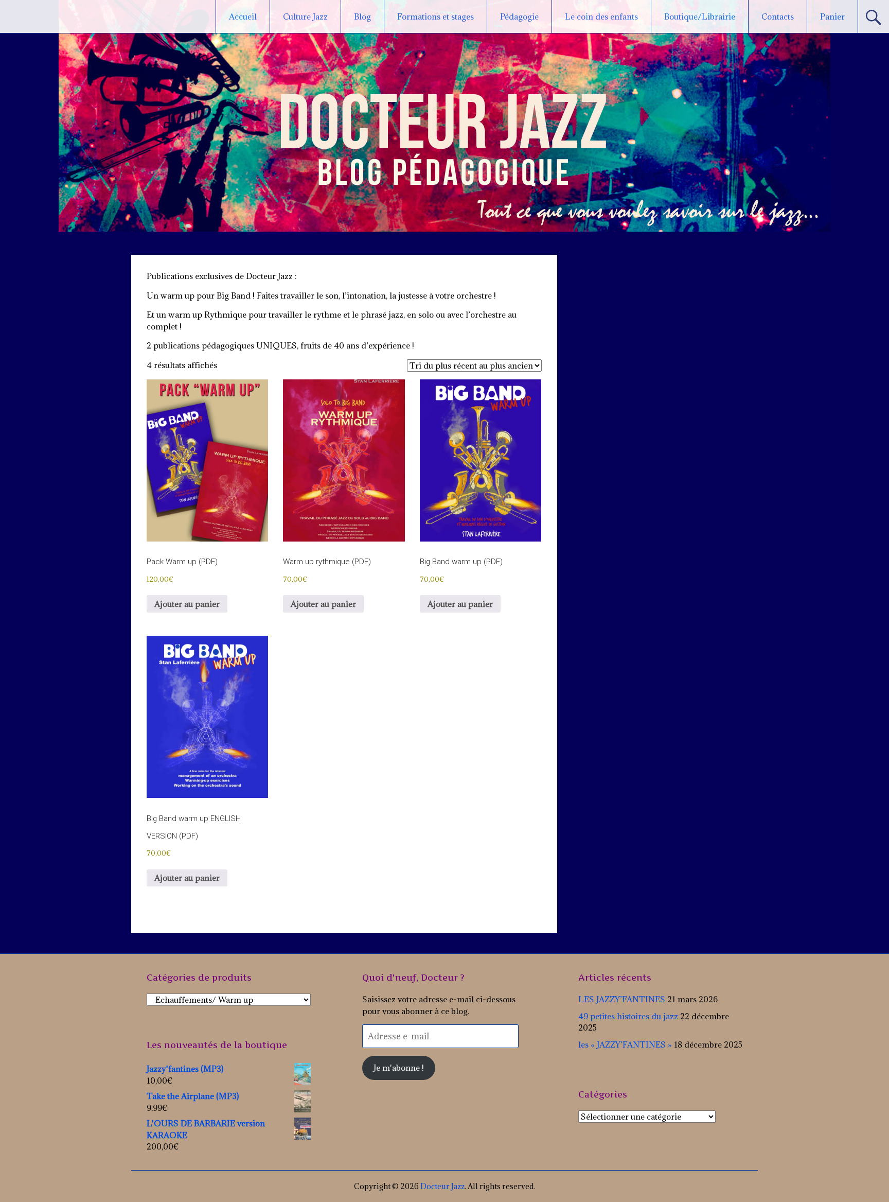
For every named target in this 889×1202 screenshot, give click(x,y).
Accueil (243, 16)
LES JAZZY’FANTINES (621, 999)
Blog (362, 16)
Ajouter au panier (187, 604)
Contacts (777, 16)
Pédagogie (519, 16)
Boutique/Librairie (699, 16)
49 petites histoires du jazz (628, 1016)
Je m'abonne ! (399, 1067)
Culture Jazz (305, 16)
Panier (832, 16)
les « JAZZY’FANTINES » (625, 1044)
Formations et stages (435, 16)
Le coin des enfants (601, 16)
